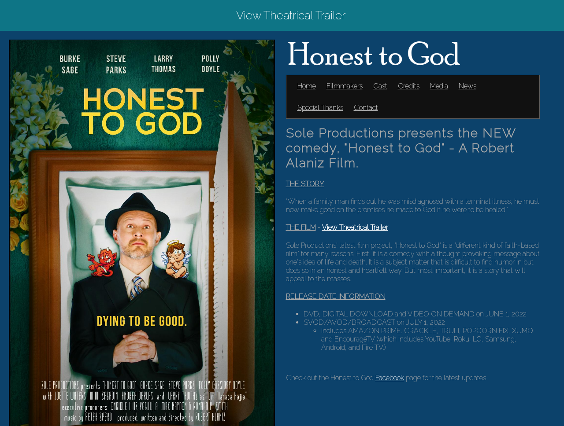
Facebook (389, 378)
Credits (408, 86)
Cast (380, 86)
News (467, 86)
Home (306, 86)
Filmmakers (345, 86)
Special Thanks (320, 107)
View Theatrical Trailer (290, 15)
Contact (366, 107)
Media (439, 86)
